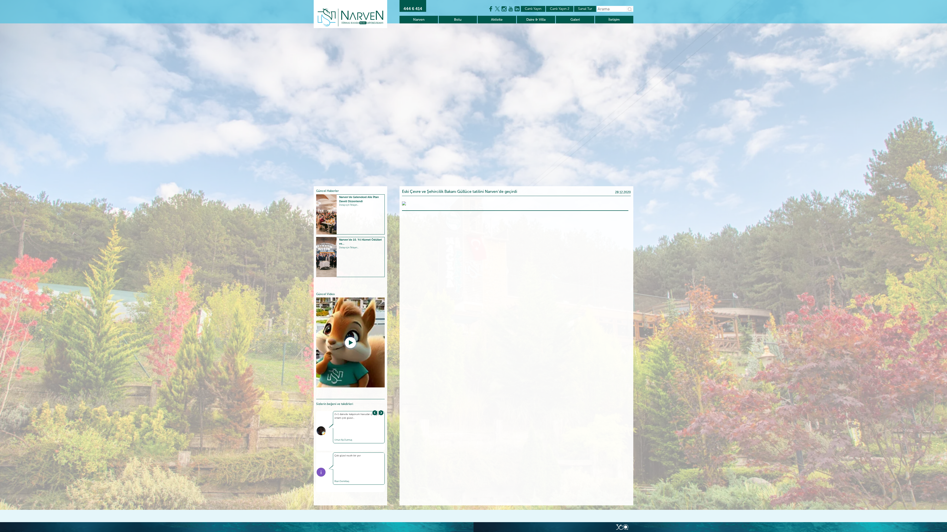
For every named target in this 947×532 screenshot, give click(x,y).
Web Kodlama (622, 527)
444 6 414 (412, 8)
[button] (381, 412)
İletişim (614, 19)
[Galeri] (404, 203)
